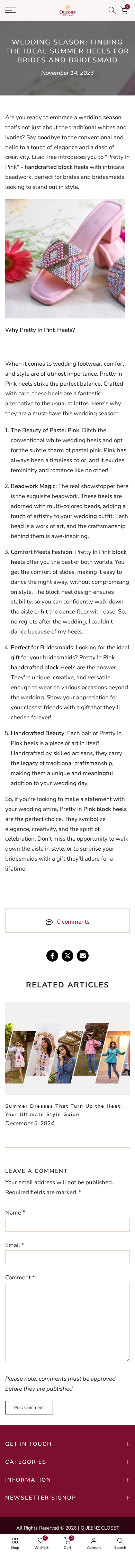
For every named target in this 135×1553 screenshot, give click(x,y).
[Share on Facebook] (52, 956)
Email (14, 1245)
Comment (20, 1277)
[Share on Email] (83, 956)
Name (15, 1213)
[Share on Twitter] (67, 956)
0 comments (73, 922)
